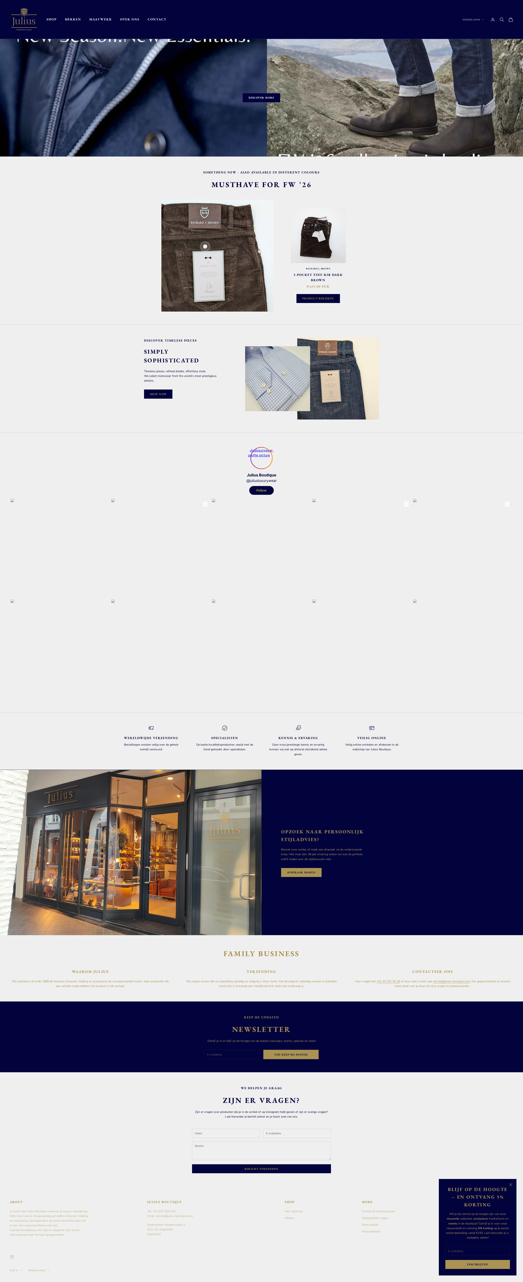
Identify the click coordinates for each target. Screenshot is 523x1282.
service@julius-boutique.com (451, 981)
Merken (73, 19)
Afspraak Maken (301, 872)
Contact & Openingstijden (378, 1211)
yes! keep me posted (291, 1054)
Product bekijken (318, 298)
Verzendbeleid (371, 1231)
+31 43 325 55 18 (388, 981)
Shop (52, 19)
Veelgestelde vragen (375, 1218)
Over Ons (130, 19)
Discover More (261, 97)
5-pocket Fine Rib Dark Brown (318, 277)
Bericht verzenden (261, 1169)
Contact (157, 19)
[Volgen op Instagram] (12, 1257)
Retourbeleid (370, 1225)
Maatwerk (100, 19)
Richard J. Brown (318, 268)
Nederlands (471, 19)
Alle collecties (294, 1211)
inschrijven (477, 1264)
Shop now (158, 394)
